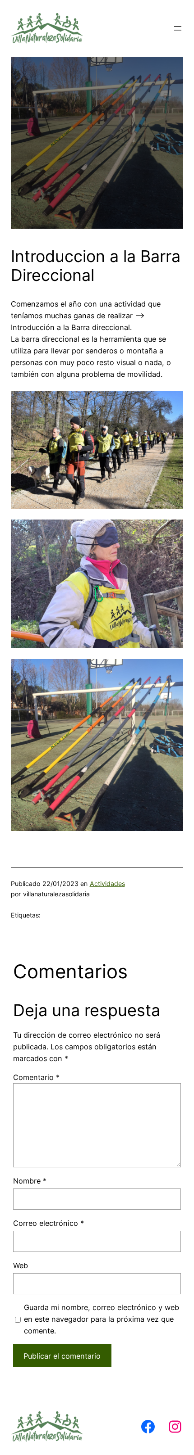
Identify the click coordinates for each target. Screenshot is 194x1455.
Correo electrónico (48, 1223)
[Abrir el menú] (177, 28)
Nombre (29, 1180)
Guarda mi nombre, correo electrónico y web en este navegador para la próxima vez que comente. (101, 1319)
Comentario (36, 1077)
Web (20, 1265)
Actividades (107, 883)
